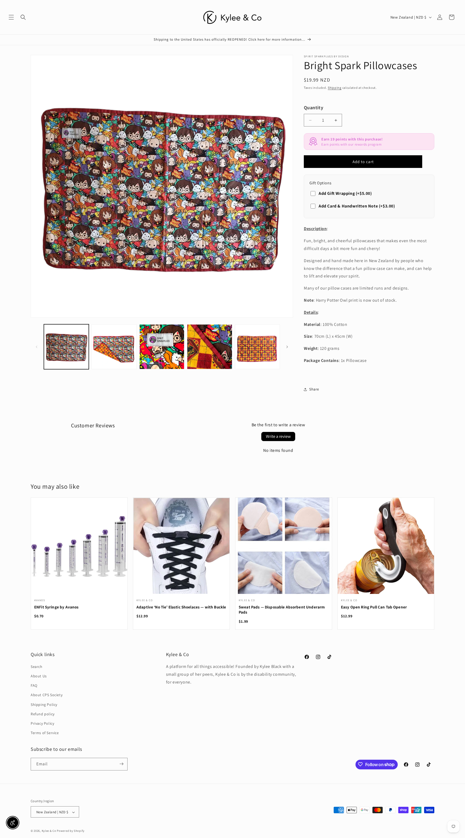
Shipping (334, 88)
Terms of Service (45, 733)
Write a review (278, 436)
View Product (79, 549)
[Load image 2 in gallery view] (113, 346)
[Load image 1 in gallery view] (66, 346)
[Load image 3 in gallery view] (161, 346)
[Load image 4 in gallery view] (209, 346)
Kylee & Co (49, 831)
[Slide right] (287, 347)
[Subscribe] (121, 764)
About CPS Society (46, 695)
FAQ (34, 685)
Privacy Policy (42, 723)
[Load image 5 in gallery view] (257, 346)
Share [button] (314, 389)
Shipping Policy (44, 704)
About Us (39, 676)
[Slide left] (37, 347)
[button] (11, 17)
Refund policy (43, 714)
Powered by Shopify (70, 831)
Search (37, 666)
